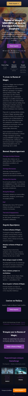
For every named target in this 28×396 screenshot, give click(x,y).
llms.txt (23, 324)
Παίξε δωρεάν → (14, 3)
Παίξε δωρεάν (14, 46)
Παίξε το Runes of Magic (14, 346)
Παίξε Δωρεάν (14, 309)
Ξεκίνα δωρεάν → (20, 390)
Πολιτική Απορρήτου (15, 324)
